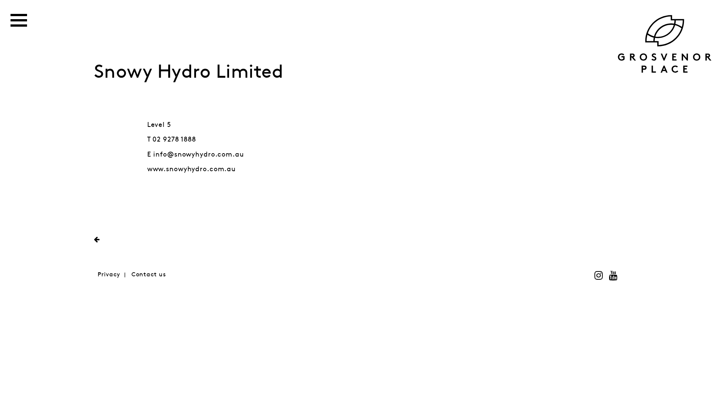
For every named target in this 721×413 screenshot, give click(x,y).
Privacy (109, 274)
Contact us (148, 274)
